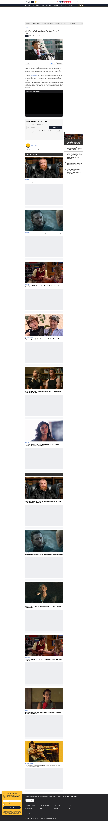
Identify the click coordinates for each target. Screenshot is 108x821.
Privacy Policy (13, 812)
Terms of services (42, 130)
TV (33, 5)
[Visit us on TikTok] (70, 2)
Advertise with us (72, 811)
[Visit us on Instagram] (64, 2)
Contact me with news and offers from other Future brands (11, 804)
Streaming (55, 5)
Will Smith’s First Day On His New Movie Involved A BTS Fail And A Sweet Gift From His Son (74, 148)
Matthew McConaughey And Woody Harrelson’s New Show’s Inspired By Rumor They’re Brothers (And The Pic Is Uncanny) (74, 156)
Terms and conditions (30, 805)
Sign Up (12, 807)
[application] (44, 103)
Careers (41, 808)
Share (28, 63)
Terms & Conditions (8, 813)
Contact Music (33, 75)
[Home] (25, 5)
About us (56, 808)
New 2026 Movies (73, 23)
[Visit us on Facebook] (60, 2)
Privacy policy (57, 805)
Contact (41, 811)
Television (27, 27)
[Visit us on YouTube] (66, 2)
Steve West (32, 35)
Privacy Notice (31, 131)
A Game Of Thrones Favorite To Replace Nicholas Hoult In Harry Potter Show (49, 23)
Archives (56, 811)
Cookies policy (71, 805)
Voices (42, 5)
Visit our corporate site (72, 796)
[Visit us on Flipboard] (68, 2)
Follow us (53, 63)
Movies (37, 5)
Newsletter (60, 63)
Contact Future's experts (45, 805)
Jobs (26, 811)
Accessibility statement (30, 808)
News (29, 5)
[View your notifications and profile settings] (78, 2)
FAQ (69, 808)
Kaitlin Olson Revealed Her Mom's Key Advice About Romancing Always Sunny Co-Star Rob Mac (74, 171)
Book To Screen (63, 5)
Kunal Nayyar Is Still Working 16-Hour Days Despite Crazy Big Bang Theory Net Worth (74, 142)
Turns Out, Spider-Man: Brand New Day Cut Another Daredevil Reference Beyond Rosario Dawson (74, 164)
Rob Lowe (27, 67)
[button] (82, 2)
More (70, 5)
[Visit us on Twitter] (62, 2)
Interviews (48, 5)
